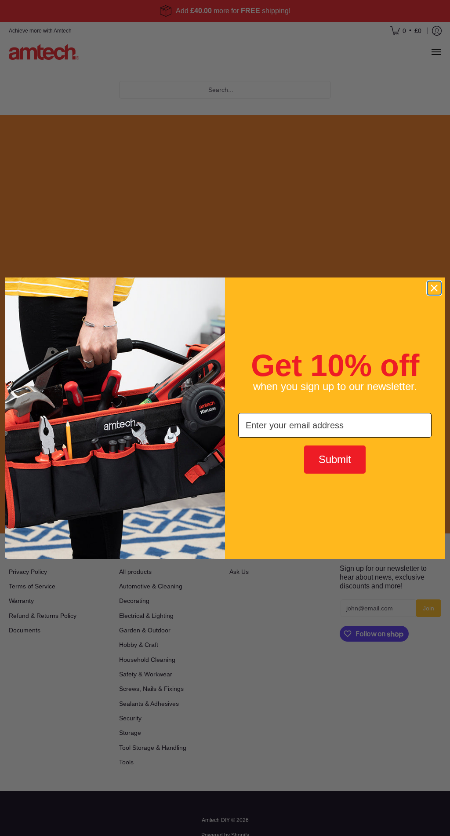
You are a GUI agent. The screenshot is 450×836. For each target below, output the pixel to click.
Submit (335, 459)
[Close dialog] (434, 288)
